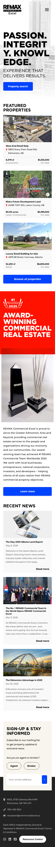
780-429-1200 (14, 809)
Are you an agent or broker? (23, 757)
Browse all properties (27, 279)
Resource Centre (33, 839)
